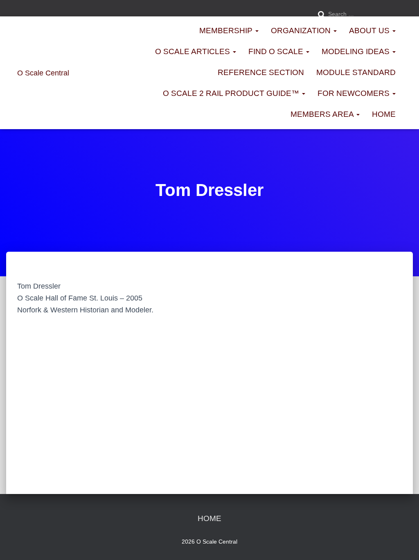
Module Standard (356, 72)
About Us (370, 30)
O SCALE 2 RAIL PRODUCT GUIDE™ (232, 93)
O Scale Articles (193, 51)
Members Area (323, 114)
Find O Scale (276, 51)
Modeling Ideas (357, 51)
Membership (227, 30)
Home (384, 114)
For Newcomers (355, 93)
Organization (302, 30)
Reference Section (261, 72)
